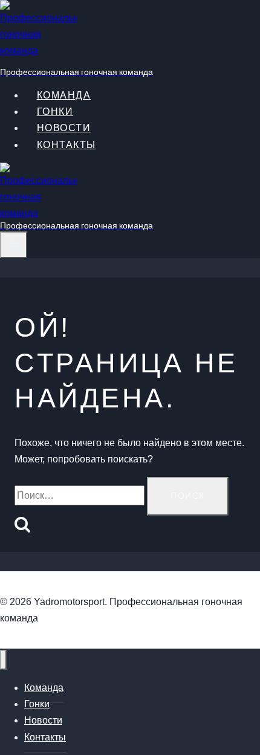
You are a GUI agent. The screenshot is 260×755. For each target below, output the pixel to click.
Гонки (37, 704)
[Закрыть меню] (3, 660)
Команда (43, 687)
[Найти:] (81, 495)
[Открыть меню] (13, 245)
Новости (64, 128)
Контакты (66, 145)
